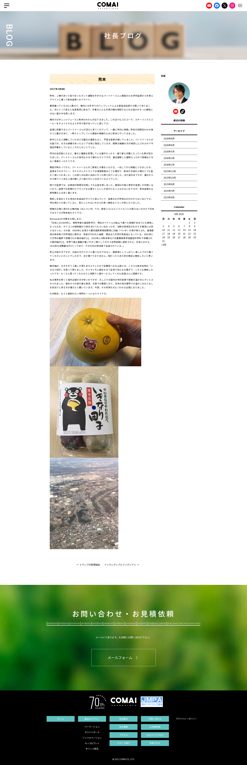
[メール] (240, 6)
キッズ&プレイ (92, 743)
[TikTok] (182, 111)
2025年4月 (169, 197)
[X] (225, 6)
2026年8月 (169, 138)
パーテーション (92, 726)
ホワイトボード (92, 732)
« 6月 (163, 244)
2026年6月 (169, 145)
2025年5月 (169, 190)
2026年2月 (169, 158)
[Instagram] (232, 6)
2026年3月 (169, 151)
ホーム (60, 718)
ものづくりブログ (155, 734)
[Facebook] (217, 6)
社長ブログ (155, 742)
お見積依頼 (155, 726)
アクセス (123, 734)
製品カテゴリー (92, 718)
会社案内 (123, 718)
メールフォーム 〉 (123, 657)
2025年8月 (169, 184)
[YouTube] (209, 6)
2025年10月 (170, 177)
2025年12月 (170, 171)
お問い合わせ (155, 718)
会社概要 (123, 726)
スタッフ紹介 (123, 742)
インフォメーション (92, 737)
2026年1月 (169, 164)
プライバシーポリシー (186, 718)
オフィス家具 (92, 748)
